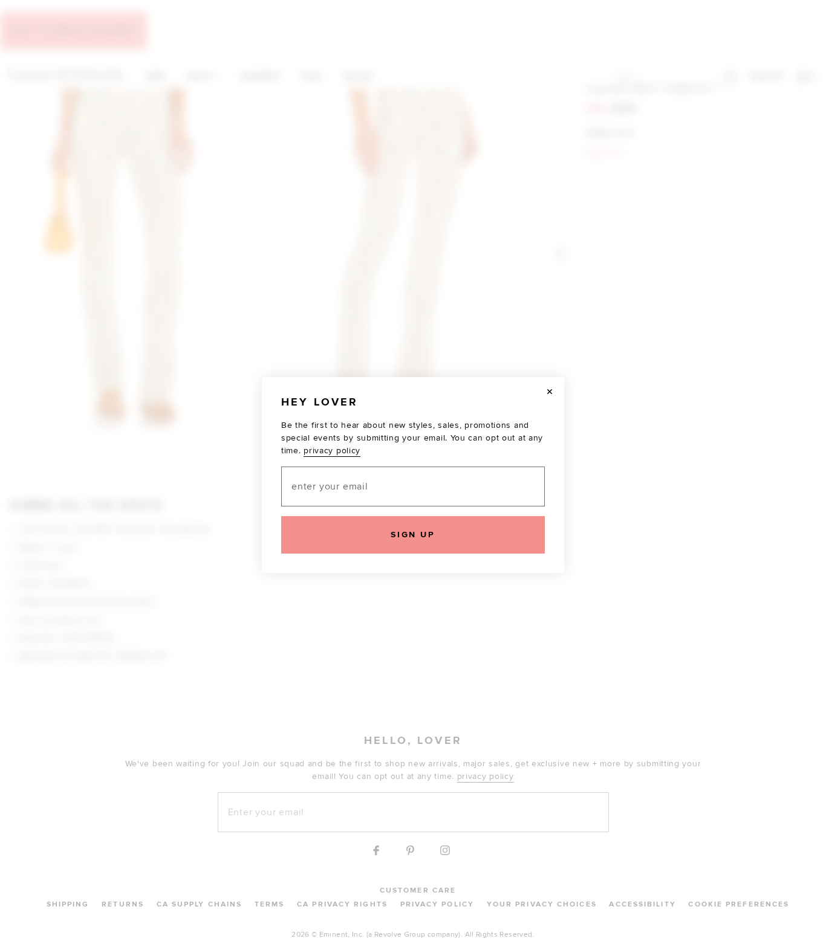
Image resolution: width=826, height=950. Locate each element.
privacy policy (332, 450)
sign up (413, 534)
